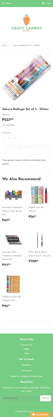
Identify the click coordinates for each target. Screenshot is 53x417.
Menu (8, 3)
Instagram (26, 370)
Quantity (6, 133)
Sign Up (45, 398)
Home (4, 45)
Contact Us (26, 345)
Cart (48, 3)
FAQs (26, 349)
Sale (26, 353)
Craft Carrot (27, 412)
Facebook (26, 365)
